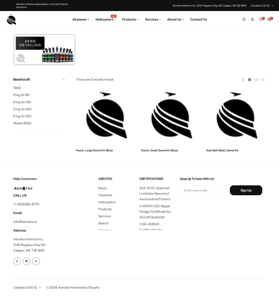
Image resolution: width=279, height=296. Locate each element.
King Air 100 (22, 102)
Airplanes (105, 195)
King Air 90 (21, 95)
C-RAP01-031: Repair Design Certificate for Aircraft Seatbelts (155, 211)
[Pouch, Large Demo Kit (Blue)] (105, 116)
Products (105, 209)
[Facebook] (17, 261)
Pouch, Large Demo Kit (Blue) (94, 150)
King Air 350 (22, 116)
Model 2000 (22, 123)
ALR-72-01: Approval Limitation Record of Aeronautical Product (154, 193)
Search (103, 223)
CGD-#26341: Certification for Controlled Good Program (158, 229)
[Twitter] (36, 261)
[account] (252, 19)
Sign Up (246, 190)
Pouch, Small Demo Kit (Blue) (159, 150)
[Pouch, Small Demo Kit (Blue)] (170, 116)
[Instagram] (44, 49)
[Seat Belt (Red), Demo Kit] (236, 116)
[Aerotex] (11, 19)
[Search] (244, 19)
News (102, 188)
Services (104, 216)
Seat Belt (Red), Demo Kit (222, 150)
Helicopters (106, 202)
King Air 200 (22, 109)
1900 (17, 88)
